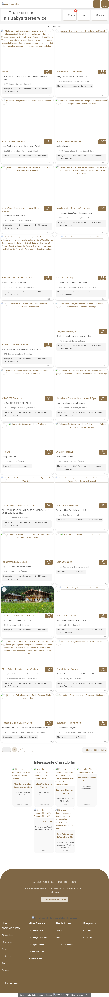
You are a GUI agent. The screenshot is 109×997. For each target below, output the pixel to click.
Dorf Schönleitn (64, 562)
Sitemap (5, 970)
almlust (5, 71)
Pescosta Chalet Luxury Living (17, 722)
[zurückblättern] (7, 49)
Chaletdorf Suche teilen (95, 750)
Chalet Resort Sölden (67, 669)
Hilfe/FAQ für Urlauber (38, 937)
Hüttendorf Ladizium (66, 615)
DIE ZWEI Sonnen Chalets (44, 785)
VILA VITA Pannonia (12, 398)
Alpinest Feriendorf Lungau (87, 779)
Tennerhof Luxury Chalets (14, 562)
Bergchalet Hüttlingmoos (68, 722)
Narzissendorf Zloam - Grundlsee (73, 208)
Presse (4, 949)
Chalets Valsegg (64, 277)
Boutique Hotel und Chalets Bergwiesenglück (65, 792)
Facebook (87, 930)
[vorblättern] (47, 49)
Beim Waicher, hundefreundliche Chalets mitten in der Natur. (65, 836)
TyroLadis (7, 451)
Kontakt (7, 956)
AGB (58, 937)
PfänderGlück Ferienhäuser (15, 344)
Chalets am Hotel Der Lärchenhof (18, 615)
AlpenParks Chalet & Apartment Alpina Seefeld (21, 210)
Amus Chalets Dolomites (68, 141)
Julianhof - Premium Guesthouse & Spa (76, 398)
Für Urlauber (7, 942)
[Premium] (103, 765)
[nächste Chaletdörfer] (28, 749)
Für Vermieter (7, 935)
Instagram (87, 937)
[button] (6, 749)
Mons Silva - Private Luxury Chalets (20, 669)
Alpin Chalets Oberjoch (13, 141)
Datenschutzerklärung (65, 944)
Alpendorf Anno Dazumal (68, 505)
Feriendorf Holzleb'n (44, 822)
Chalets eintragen (36, 951)
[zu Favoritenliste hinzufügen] (4, 32)
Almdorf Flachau (64, 451)
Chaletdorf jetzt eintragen (55, 899)
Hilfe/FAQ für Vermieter (38, 930)
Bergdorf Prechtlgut (66, 331)
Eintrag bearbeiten (36, 944)
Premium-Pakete (36, 958)
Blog (3, 963)
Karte (85, 15)
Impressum (61, 930)
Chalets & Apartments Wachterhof (19, 505)
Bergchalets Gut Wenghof (69, 71)
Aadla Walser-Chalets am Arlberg (18, 277)
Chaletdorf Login (11, 983)
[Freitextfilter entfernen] (97, 4)
